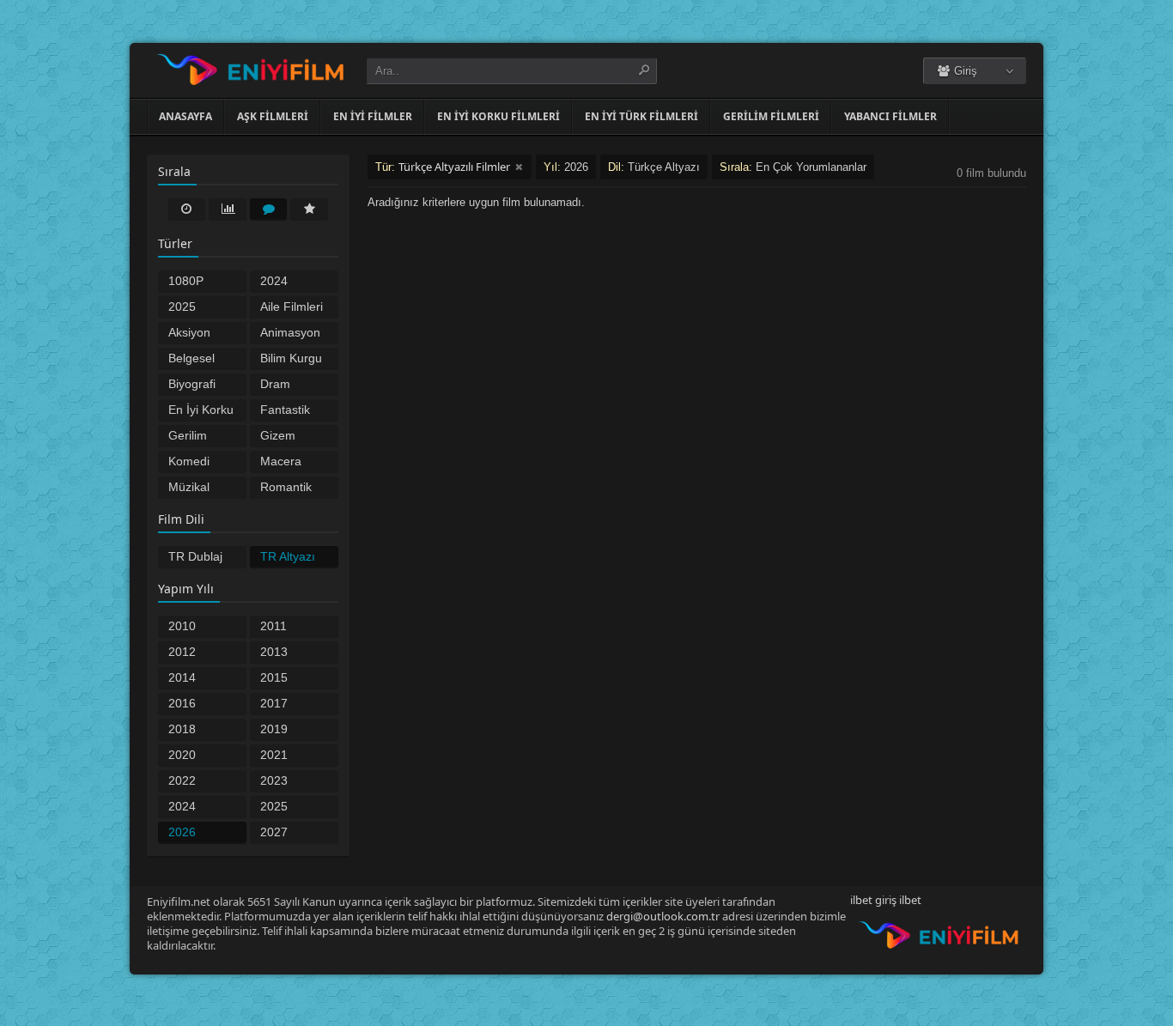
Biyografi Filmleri (192, 385)
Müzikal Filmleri (189, 488)
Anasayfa (185, 116)
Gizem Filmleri (280, 437)
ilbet (910, 900)
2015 (274, 677)
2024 (182, 806)
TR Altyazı (287, 556)
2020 (182, 755)
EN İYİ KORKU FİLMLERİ (498, 116)
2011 (273, 626)
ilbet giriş (873, 900)
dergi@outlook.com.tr (663, 916)
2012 (182, 652)
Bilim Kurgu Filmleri (291, 359)
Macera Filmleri (280, 462)
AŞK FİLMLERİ (272, 116)
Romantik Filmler (286, 488)
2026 (182, 832)
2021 (274, 755)
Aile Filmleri (291, 306)
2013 (274, 652)
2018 (182, 729)
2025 (274, 806)
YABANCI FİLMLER (890, 116)
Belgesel (191, 358)
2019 (274, 729)
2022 (182, 780)
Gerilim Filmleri (188, 437)
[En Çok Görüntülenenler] (227, 208)
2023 (274, 780)
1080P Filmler (186, 282)
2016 (182, 703)
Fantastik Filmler (285, 411)
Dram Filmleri (280, 385)
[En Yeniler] (187, 208)
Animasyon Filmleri (290, 334)
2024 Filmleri (280, 282)
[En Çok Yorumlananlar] (269, 208)
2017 (274, 703)
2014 (182, 677)
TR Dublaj (195, 556)
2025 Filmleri (188, 308)
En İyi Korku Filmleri (201, 411)
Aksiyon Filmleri (189, 334)
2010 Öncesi (187, 627)
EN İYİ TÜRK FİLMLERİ (641, 116)
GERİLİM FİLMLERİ (771, 116)
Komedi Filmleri (189, 462)
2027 (274, 832)
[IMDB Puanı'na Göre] (309, 208)
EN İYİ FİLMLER (372, 116)
